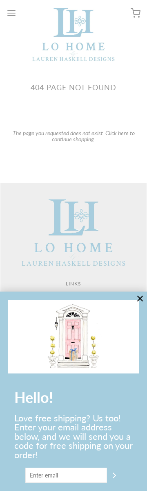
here (123, 132)
